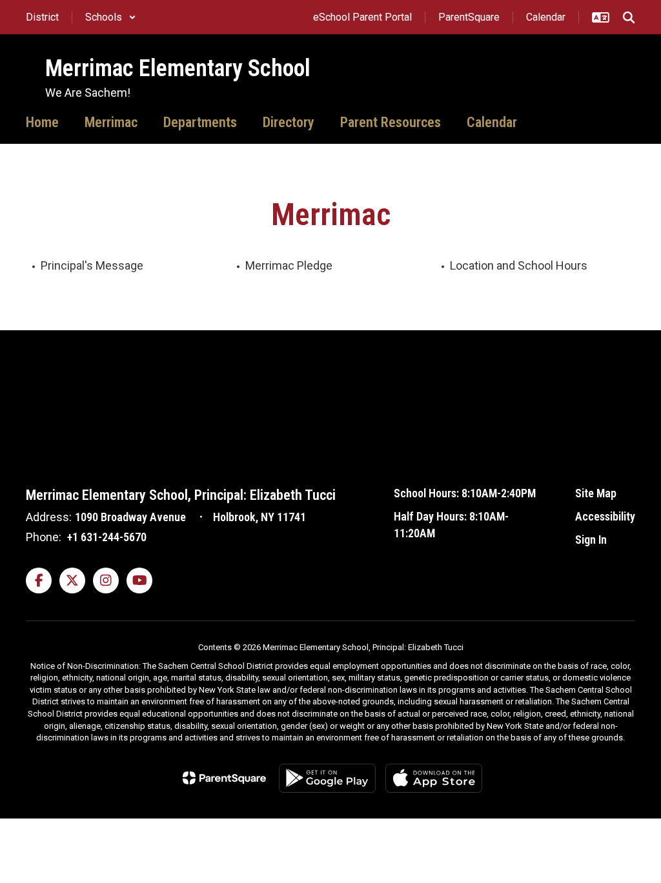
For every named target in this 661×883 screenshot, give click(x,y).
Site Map (595, 493)
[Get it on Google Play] (327, 778)
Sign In (591, 539)
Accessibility (605, 516)
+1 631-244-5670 (107, 537)
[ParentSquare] (224, 778)
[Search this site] (628, 17)
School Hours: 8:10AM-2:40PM (465, 493)
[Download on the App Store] (433, 778)
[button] (110, 17)
